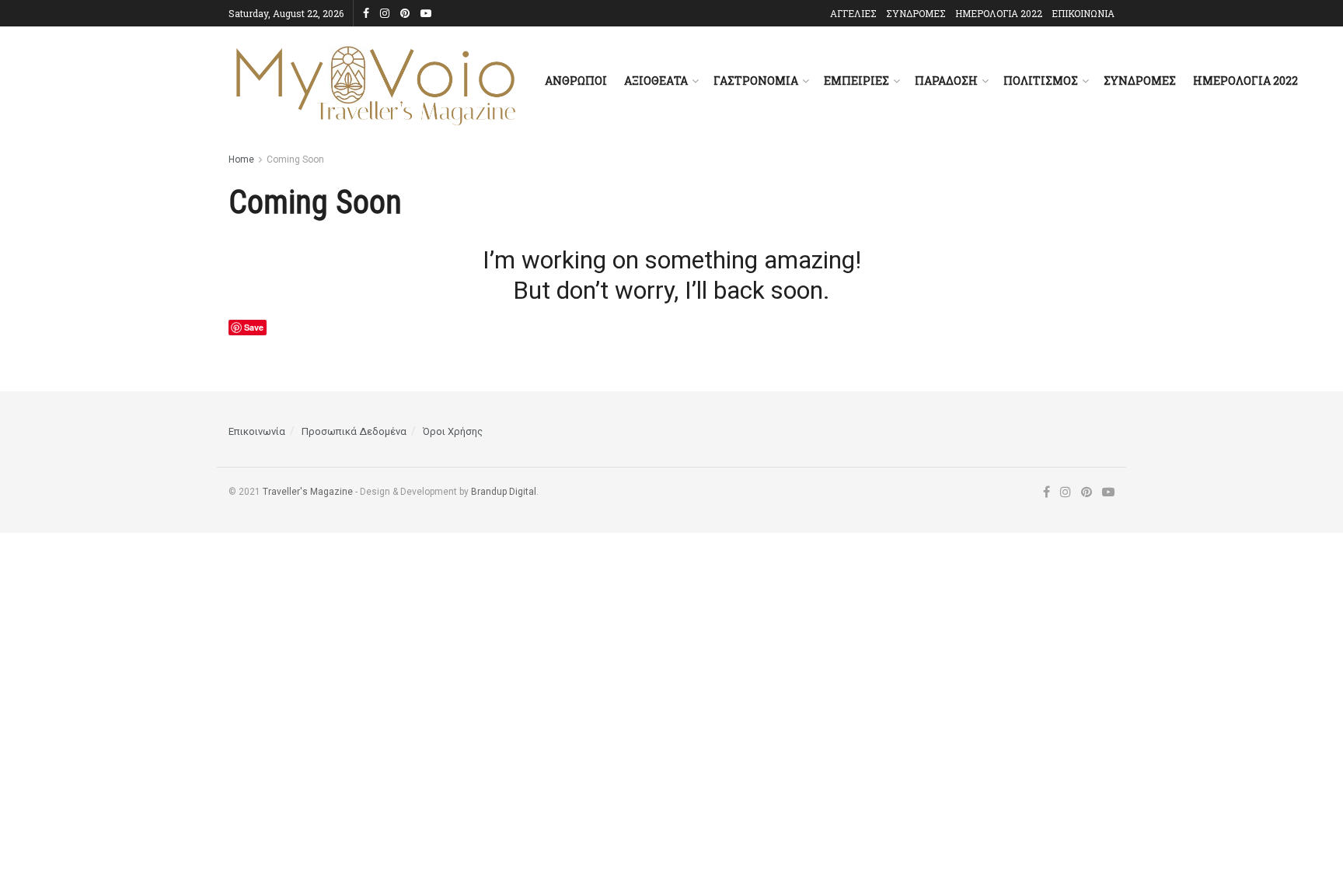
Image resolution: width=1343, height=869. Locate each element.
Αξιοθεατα (656, 80)
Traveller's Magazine (308, 491)
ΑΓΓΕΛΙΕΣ (853, 13)
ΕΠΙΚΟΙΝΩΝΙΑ (1083, 13)
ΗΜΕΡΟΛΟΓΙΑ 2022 (998, 13)
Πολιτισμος (1040, 80)
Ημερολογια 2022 (1245, 80)
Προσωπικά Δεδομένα (354, 431)
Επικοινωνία (256, 431)
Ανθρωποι (576, 80)
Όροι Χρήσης (453, 431)
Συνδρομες (1140, 80)
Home (241, 159)
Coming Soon (295, 159)
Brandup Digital (503, 491)
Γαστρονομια (755, 80)
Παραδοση (946, 80)
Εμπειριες (856, 80)
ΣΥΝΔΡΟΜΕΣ (916, 13)
